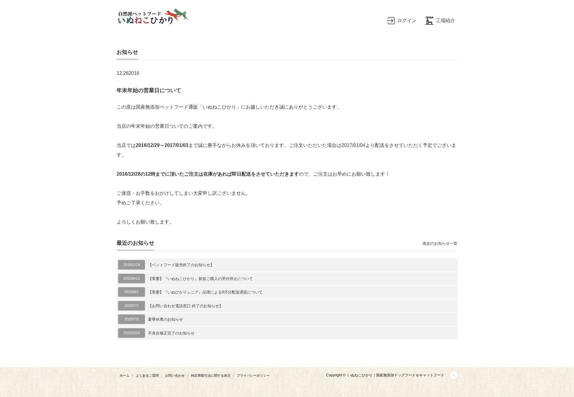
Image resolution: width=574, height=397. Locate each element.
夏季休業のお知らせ (165, 319)
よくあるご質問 (147, 375)
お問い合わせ (175, 375)
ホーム (124, 375)
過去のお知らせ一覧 (439, 243)
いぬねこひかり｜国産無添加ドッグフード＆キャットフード (395, 375)
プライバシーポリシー (253, 375)
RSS (453, 375)
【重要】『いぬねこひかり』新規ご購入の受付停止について (200, 278)
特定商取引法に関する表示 (210, 375)
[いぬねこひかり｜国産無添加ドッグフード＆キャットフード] (152, 16)
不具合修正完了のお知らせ (171, 333)
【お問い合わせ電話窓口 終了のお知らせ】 (185, 306)
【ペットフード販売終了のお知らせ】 (181, 265)
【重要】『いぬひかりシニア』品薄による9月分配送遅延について (205, 292)
